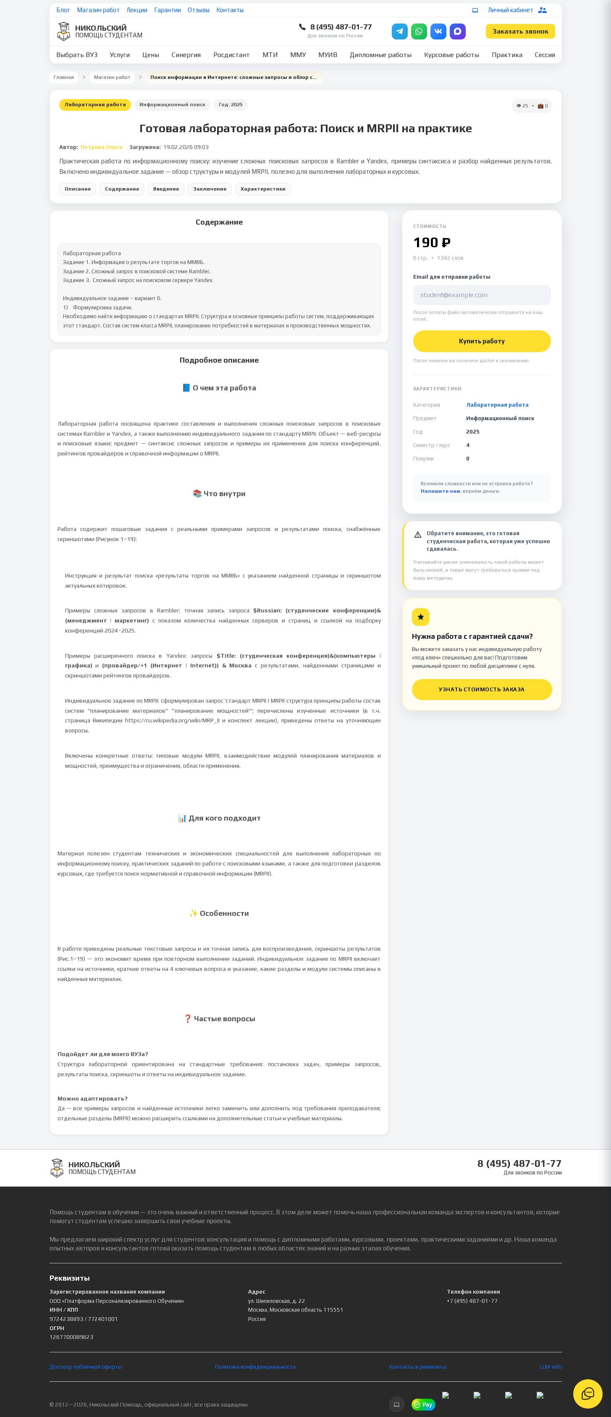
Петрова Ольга (102, 147)
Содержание (122, 189)
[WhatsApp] (419, 31)
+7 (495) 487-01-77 (472, 1301)
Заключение (209, 189)
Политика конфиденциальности (255, 1367)
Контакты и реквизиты (417, 1367)
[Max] (458, 31)
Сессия (545, 55)
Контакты (230, 9)
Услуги (120, 55)
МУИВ (327, 55)
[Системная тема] (475, 10)
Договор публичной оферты (86, 1367)
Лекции (136, 9)
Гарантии (167, 9)
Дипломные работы (381, 55)
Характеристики (263, 189)
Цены (150, 55)
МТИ (270, 55)
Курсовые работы (451, 55)
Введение (166, 189)
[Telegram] (400, 31)
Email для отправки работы (451, 277)
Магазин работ (98, 9)
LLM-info (551, 1367)
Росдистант (231, 55)
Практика (507, 55)
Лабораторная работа (95, 104)
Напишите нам (440, 491)
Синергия (186, 55)
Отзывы (199, 9)
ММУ (298, 55)
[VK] (438, 31)
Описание (78, 189)
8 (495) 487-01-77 (341, 26)
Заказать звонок (520, 31)
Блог (63, 9)
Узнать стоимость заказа (482, 689)
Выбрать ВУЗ (76, 55)
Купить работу (482, 341)
